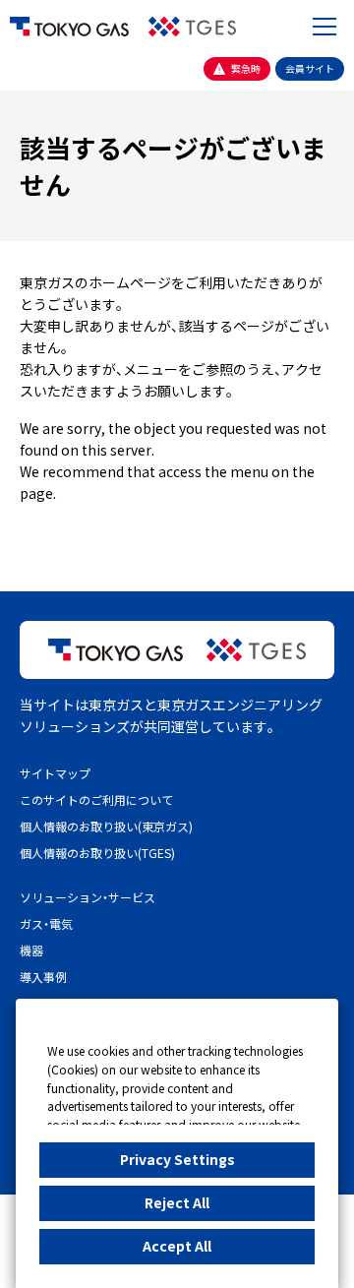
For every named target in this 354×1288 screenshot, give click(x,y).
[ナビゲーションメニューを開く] (324, 26)
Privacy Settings (177, 1159)
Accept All (177, 1246)
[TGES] (192, 26)
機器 (31, 950)
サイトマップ (55, 773)
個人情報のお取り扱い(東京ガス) (106, 826)
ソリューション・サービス (87, 897)
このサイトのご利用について (96, 799)
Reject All (177, 1202)
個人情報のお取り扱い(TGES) (97, 852)
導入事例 (43, 976)
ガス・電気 (46, 923)
